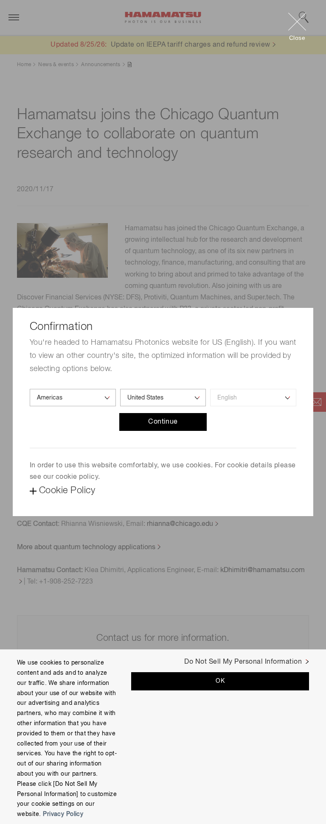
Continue (163, 422)
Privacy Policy (63, 814)
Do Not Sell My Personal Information (243, 662)
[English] (253, 397)
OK (220, 681)
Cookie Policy (67, 490)
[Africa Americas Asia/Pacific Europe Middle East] (73, 397)
